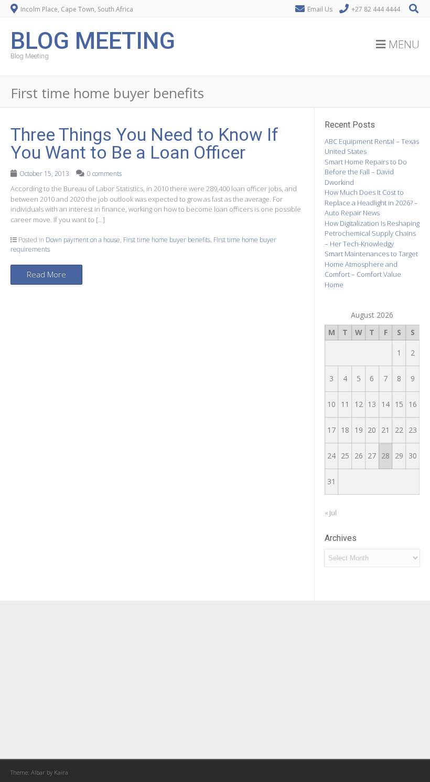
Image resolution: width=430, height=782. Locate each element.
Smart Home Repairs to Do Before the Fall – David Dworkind (366, 172)
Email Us (319, 9)
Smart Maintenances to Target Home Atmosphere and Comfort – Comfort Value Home (371, 269)
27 (372, 456)
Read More (46, 274)
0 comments (104, 173)
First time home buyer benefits (166, 239)
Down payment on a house (83, 239)
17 (331, 430)
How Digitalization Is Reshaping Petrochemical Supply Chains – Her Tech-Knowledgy (372, 233)
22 (399, 430)
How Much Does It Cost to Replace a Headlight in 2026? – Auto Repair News (371, 202)
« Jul (331, 512)
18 (345, 430)
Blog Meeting (92, 40)
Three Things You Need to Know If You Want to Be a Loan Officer (144, 143)
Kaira (61, 772)
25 (345, 456)
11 (345, 404)
